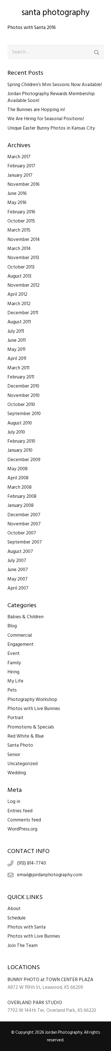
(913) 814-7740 (31, 863)
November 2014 (23, 240)
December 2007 (23, 515)
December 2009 (23, 460)
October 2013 (20, 267)
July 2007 (16, 561)
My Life (15, 681)
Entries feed (19, 811)
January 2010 (19, 450)
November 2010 (23, 395)
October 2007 (21, 533)
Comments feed (24, 820)
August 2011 (19, 322)
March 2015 (18, 230)
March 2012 (18, 304)
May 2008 (17, 469)
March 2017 (18, 157)
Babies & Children (25, 617)
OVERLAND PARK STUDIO (34, 1003)
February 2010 (21, 441)
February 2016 (21, 212)
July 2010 (16, 432)
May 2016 (16, 203)
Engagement (20, 644)
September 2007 (24, 542)
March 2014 (19, 249)
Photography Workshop (32, 700)
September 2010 (24, 414)
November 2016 (23, 184)
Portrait (15, 718)
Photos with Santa (26, 927)
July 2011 (15, 331)
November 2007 (24, 524)
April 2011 (16, 359)
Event (13, 653)
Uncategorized (22, 764)
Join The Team (22, 946)
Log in (13, 802)
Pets (12, 690)
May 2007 (17, 579)
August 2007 (20, 551)
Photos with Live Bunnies (33, 709)
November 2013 (23, 258)
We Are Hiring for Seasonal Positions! (45, 119)
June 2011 (16, 340)
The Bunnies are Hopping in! (36, 110)
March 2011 (18, 368)
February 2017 (21, 166)
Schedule (16, 918)
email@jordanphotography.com (49, 875)
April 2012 (17, 294)
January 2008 (20, 505)
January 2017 (19, 175)
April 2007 (17, 588)
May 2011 (16, 349)
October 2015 (21, 221)
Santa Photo (20, 745)
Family (14, 663)
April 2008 (17, 478)
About (13, 909)
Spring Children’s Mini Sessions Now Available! (54, 85)
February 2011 (20, 377)
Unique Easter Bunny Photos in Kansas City (51, 128)
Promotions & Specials (30, 727)
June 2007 (17, 570)
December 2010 (23, 386)
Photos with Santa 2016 (31, 28)
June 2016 (17, 193)
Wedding (16, 773)
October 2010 (21, 405)
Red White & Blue (25, 736)
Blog (12, 626)
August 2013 (19, 276)
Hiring (13, 672)
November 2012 (23, 285)
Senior (13, 755)
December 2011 (22, 313)
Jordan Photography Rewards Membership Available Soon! (51, 97)
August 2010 (19, 423)
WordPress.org (22, 829)
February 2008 (21, 496)
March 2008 (19, 487)
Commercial (19, 635)
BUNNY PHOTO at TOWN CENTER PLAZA (50, 980)
